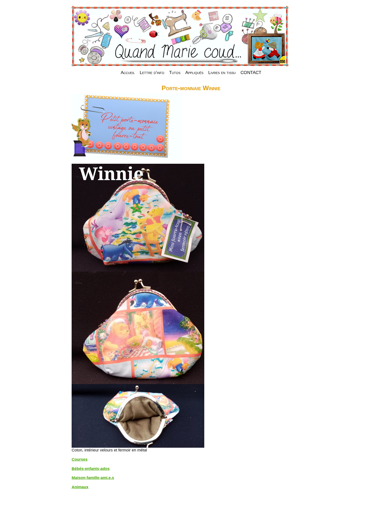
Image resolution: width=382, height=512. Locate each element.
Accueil (128, 72)
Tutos (174, 72)
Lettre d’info (152, 72)
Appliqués (194, 72)
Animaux (80, 487)
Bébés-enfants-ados (91, 468)
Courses (80, 459)
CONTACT (251, 72)
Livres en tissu (222, 72)
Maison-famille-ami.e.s (93, 478)
